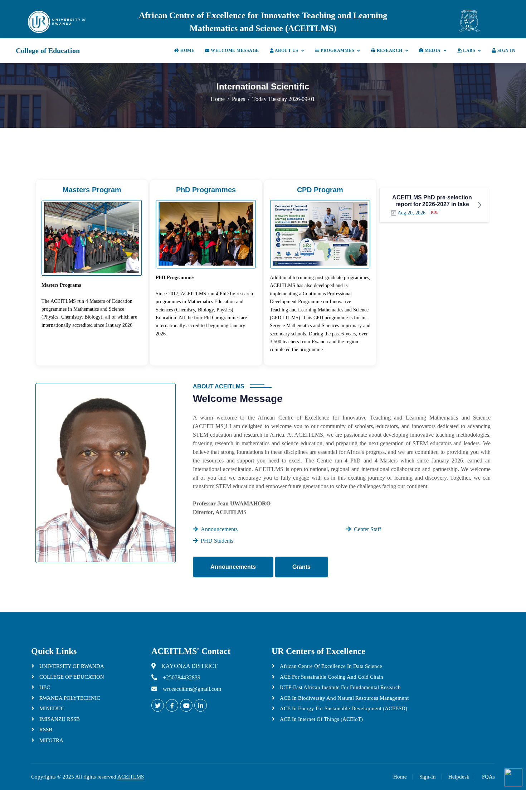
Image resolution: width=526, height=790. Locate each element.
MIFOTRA (50, 740)
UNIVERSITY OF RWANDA (71, 666)
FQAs (488, 777)
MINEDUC (51, 708)
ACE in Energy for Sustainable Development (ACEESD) (342, 708)
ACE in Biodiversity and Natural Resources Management (343, 698)
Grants (301, 567)
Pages (238, 99)
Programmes (337, 50)
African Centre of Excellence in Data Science (330, 666)
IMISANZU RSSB (59, 719)
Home (186, 50)
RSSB (45, 729)
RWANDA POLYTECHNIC (69, 698)
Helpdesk (458, 777)
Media (432, 50)
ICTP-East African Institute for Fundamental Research (339, 687)
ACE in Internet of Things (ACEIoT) (320, 719)
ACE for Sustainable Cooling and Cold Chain (330, 677)
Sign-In (427, 777)
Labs (469, 50)
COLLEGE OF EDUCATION (71, 677)
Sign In (505, 50)
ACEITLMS (130, 777)
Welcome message (234, 50)
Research (389, 50)
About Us (286, 50)
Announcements (233, 567)
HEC (44, 687)
